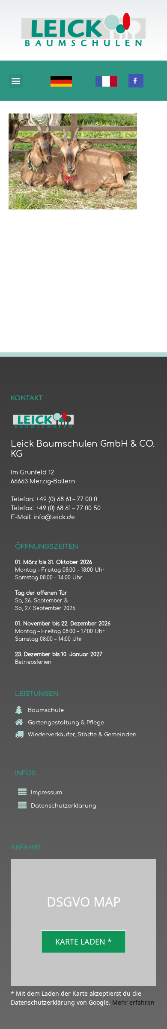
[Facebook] (134, 81)
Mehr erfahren (133, 1002)
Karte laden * (83, 941)
